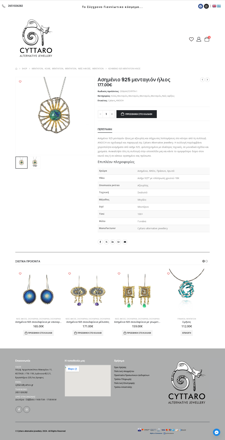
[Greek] (219, 5)
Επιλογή (186, 332)
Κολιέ (113, 96)
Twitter (106, 242)
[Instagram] (206, 6)
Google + (118, 242)
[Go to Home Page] (16, 69)
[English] (214, 5)
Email (124, 242)
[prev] (202, 79)
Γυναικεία (181, 319)
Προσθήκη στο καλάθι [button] (40, 332)
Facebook (100, 242)
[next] (207, 79)
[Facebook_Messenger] (216, 432)
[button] (16, 116)
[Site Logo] (35, 39)
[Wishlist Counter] (191, 39)
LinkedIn (112, 242)
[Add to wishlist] (20, 81)
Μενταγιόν (122, 96)
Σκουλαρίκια (33, 319)
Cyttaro (111, 100)
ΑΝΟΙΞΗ (120, 100)
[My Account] (199, 39)
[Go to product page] (38, 292)
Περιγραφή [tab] (105, 129)
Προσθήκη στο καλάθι (138, 114)
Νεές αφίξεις (168, 96)
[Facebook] (200, 6)
